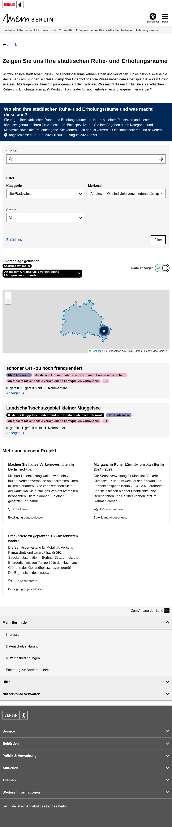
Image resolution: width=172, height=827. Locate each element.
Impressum (14, 634)
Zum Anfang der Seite (147, 610)
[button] (104, 331)
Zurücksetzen (16, 240)
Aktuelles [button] (10, 768)
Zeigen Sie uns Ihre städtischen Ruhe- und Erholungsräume (118, 30)
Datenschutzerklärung (22, 646)
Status (11, 210)
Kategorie (14, 185)
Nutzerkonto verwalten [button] (21, 694)
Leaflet (95, 350)
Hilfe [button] (6, 682)
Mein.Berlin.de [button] (15, 623)
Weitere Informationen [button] (21, 792)
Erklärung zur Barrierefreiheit (27, 670)
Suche (11, 151)
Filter (158, 240)
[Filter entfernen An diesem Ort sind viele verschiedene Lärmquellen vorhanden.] (79, 273)
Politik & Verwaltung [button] (19, 756)
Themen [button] (9, 780)
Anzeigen (14, 393)
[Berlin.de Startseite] (15, 715)
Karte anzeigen (142, 268)
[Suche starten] (161, 159)
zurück (12, 45)
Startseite (9, 30)
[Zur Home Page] (28, 18)
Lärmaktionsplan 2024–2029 (55, 30)
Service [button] (9, 731)
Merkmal (95, 185)
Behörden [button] (11, 744)
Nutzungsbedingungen (23, 658)
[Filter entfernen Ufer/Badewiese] (29, 266)
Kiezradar (25, 30)
